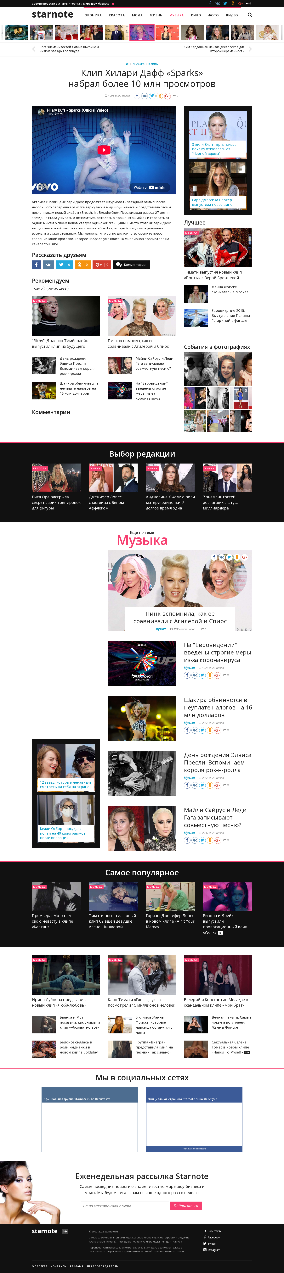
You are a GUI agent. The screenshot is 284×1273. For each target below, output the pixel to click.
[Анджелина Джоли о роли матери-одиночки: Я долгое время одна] (170, 478)
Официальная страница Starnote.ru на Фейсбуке (182, 1099)
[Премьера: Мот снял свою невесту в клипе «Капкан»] (56, 896)
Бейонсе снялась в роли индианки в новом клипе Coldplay (79, 1047)
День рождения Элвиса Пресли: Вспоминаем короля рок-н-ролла (217, 762)
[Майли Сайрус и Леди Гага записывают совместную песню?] (120, 366)
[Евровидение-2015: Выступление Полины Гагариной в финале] (196, 318)
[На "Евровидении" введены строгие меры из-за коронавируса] (120, 390)
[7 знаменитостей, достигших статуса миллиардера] (227, 478)
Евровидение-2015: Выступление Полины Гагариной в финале (231, 315)
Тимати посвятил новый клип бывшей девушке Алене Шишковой (112, 921)
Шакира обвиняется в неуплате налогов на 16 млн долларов (79, 388)
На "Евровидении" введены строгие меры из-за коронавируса (217, 652)
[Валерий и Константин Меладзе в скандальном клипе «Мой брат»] (218, 975)
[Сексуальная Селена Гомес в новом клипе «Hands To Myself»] (196, 1049)
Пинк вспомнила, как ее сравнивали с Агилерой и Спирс (180, 617)
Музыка (39, 301)
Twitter (212, 1243)
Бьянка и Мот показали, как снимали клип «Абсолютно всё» (80, 1022)
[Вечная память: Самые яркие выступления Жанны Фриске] (196, 1024)
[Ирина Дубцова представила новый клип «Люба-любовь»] (66, 975)
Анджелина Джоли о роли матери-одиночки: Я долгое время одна (170, 502)
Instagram (214, 1250)
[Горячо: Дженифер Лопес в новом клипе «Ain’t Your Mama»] (170, 896)
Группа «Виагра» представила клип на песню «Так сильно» (154, 1047)
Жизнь (95, 468)
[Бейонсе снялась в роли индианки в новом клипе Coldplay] (44, 1049)
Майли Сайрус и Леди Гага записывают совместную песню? (154, 363)
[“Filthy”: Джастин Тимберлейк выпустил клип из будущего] (66, 316)
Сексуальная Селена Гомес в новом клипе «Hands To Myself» (230, 1047)
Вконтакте (215, 1231)
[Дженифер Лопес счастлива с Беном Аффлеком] (113, 478)
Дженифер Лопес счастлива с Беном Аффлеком (106, 502)
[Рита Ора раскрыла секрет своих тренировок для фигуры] (56, 478)
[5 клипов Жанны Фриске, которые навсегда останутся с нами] (120, 1024)
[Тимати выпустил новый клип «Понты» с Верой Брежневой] (218, 247)
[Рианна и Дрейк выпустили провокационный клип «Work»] (227, 896)
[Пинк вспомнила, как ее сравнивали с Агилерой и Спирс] (142, 316)
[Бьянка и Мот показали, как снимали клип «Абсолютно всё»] (44, 1024)
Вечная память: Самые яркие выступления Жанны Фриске (232, 1022)
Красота (39, 468)
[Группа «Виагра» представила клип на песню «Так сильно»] (120, 1049)
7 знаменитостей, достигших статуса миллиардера (220, 502)
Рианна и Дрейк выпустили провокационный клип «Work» (225, 924)
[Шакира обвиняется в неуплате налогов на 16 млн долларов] (44, 390)
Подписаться (186, 1205)
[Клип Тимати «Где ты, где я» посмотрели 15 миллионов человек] (142, 975)
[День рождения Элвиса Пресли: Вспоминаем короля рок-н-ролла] (44, 366)
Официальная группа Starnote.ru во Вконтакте (76, 1099)
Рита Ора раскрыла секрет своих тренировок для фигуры (56, 502)
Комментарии (134, 265)
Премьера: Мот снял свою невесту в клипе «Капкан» (52, 921)
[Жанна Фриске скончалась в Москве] (196, 294)
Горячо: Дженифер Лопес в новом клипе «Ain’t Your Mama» (170, 921)
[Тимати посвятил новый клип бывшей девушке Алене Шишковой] (113, 896)
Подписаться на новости (194, 1149)
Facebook (214, 1237)
